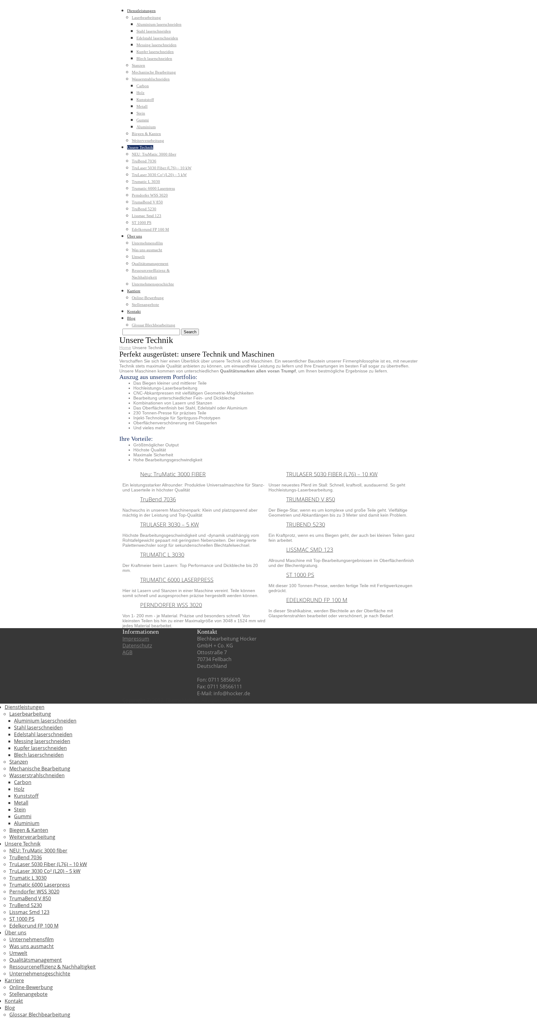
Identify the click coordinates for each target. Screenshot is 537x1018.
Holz (140, 92)
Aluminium (146, 127)
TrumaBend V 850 (147, 202)
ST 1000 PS (141, 222)
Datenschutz (137, 645)
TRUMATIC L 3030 (162, 554)
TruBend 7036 (144, 161)
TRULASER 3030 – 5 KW (169, 524)
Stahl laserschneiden (153, 31)
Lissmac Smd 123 (146, 215)
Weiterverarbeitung (148, 140)
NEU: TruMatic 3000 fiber (154, 154)
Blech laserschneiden (154, 58)
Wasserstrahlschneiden (151, 79)
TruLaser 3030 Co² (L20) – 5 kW (159, 174)
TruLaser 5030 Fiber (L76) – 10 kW (161, 168)
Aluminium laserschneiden (158, 24)
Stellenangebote (145, 304)
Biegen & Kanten (146, 133)
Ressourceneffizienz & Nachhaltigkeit (52, 966)
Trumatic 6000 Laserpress (153, 188)
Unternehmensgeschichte (153, 284)
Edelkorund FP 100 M (150, 229)
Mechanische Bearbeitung (154, 72)
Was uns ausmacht (147, 250)
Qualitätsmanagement (150, 263)
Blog (131, 318)
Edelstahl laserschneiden (157, 38)
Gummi (142, 120)
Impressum (135, 638)
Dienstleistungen (141, 10)
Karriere (133, 291)
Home (125, 347)
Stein (140, 113)
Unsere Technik (140, 147)
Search (190, 332)
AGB (127, 652)
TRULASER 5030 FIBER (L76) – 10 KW (332, 474)
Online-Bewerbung (148, 297)
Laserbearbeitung (146, 17)
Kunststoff (145, 99)
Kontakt (134, 311)
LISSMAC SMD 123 (309, 549)
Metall (142, 106)
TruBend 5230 (144, 209)
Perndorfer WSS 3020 (150, 195)
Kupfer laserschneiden (155, 51)
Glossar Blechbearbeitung (153, 325)
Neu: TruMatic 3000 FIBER (173, 474)
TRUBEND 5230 (305, 524)
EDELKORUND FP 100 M (316, 600)
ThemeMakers (182, 700)
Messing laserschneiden (156, 45)
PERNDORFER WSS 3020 (171, 605)
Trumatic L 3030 (146, 181)
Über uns (134, 236)
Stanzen (138, 65)
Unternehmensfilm (147, 243)
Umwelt (138, 256)
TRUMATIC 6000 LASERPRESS (176, 579)
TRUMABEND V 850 (310, 499)
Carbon (142, 86)
